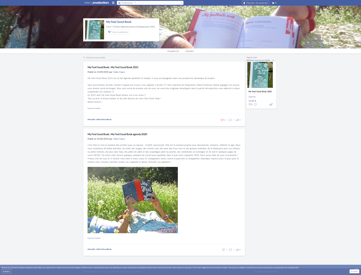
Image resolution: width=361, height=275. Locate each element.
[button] (274, 3)
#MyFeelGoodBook (103, 119)
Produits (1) (173, 51)
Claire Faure (119, 72)
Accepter (354, 271)
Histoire (190, 51)
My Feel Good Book (118, 21)
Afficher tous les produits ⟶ (260, 60)
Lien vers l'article (94, 108)
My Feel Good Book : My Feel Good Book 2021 (113, 67)
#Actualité (91, 119)
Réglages (6, 271)
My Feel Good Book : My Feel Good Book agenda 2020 (117, 134)
